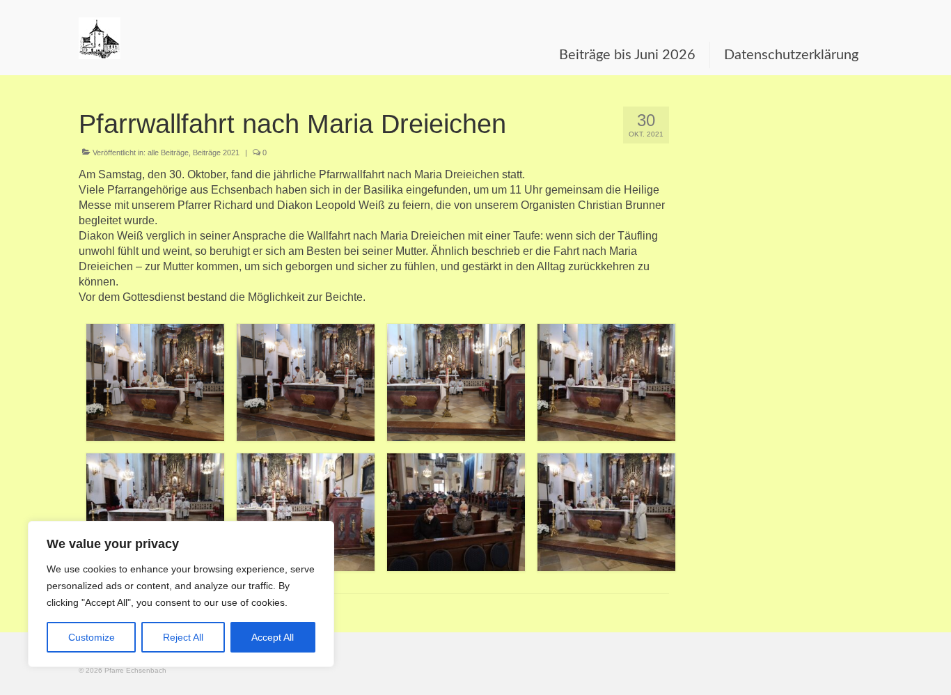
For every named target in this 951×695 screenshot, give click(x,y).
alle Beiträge (168, 152)
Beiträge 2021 (216, 152)
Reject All (183, 637)
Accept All (272, 637)
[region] (181, 594)
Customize (91, 637)
